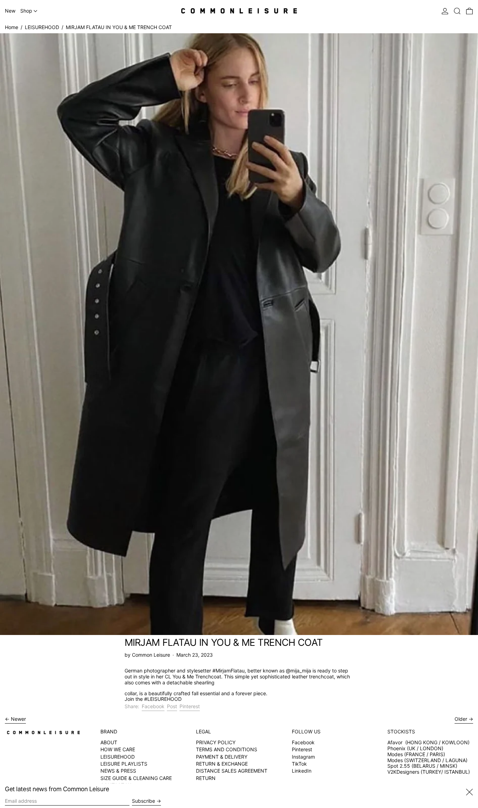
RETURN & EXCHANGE (222, 764)
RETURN (206, 778)
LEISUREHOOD (42, 27)
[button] (457, 11)
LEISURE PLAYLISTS (123, 764)
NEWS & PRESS (118, 771)
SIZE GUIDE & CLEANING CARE (136, 778)
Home (11, 27)
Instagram (303, 757)
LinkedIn (301, 771)
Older (461, 719)
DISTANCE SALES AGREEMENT (231, 771)
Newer (18, 719)
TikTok (299, 764)
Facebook (303, 742)
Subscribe (143, 801)
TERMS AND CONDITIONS (226, 749)
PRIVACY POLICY (216, 742)
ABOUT (108, 742)
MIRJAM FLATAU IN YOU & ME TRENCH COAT (119, 27)
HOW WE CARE (117, 749)
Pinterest (302, 749)
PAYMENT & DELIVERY (221, 757)
